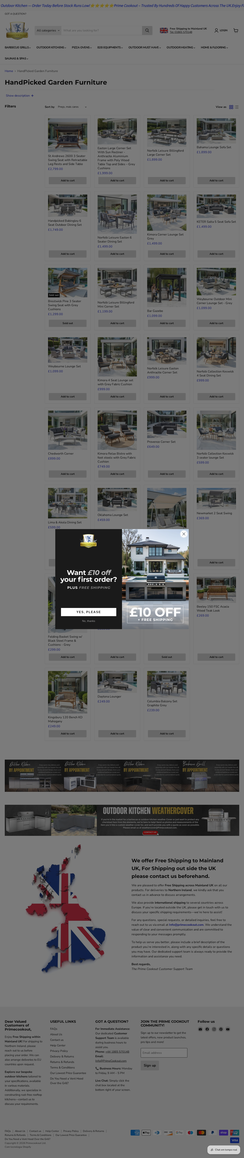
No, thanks (88, 620)
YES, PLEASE (88, 612)
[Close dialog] (184, 534)
